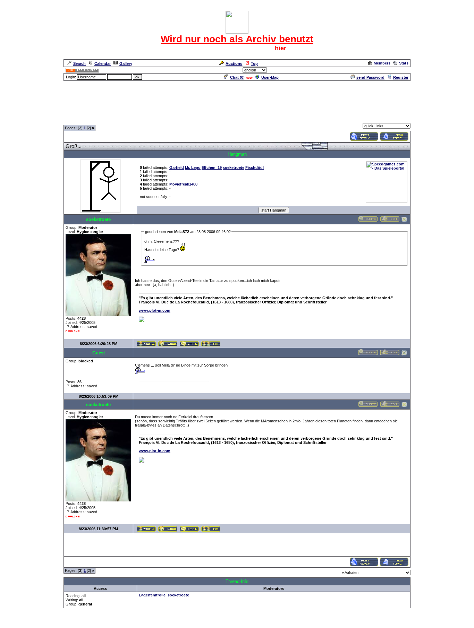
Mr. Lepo (193, 167)
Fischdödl (254, 167)
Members (382, 63)
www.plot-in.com (154, 310)
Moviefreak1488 (183, 184)
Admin (402, 70)
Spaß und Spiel (112, 119)
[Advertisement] (237, 97)
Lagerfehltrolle (152, 595)
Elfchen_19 (212, 167)
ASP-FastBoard (220, 623)
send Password (370, 77)
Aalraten (137, 119)
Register (400, 77)
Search (79, 63)
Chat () (237, 77)
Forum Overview (79, 119)
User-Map (270, 77)
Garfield (176, 167)
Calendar (102, 63)
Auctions (234, 63)
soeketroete (233, 167)
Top (254, 63)
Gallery (125, 63)
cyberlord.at (276, 623)
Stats (403, 63)
